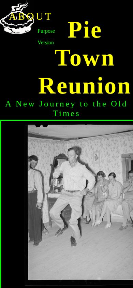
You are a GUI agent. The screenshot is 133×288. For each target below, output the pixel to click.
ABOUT (31, 16)
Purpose (46, 31)
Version (46, 42)
